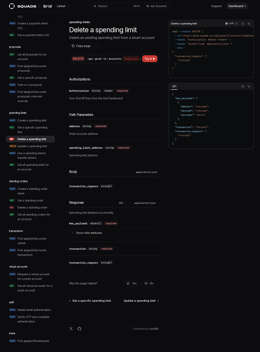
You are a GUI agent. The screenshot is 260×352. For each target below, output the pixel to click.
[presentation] (33, 182)
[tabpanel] (211, 119)
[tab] (174, 86)
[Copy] (137, 58)
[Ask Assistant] (248, 23)
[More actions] (96, 46)
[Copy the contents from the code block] (242, 23)
